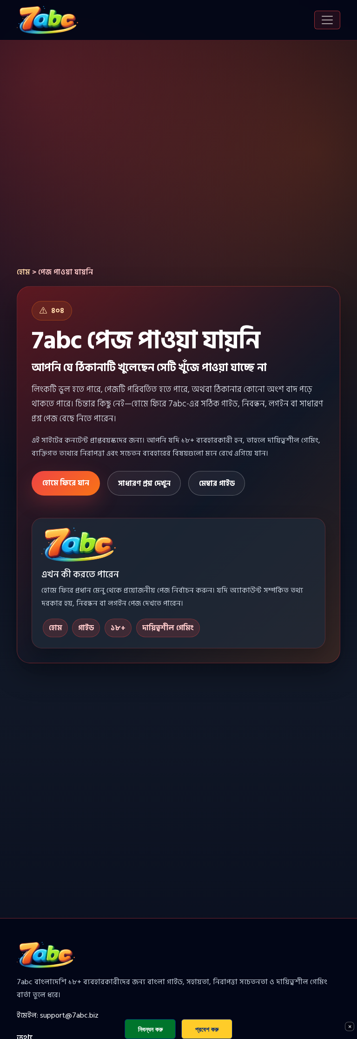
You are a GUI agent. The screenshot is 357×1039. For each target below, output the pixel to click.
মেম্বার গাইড (217, 483)
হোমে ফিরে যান (65, 483)
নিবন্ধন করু (150, 1029)
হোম (23, 272)
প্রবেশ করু (206, 1029)
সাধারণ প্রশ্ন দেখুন (144, 483)
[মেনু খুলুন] (327, 20)
